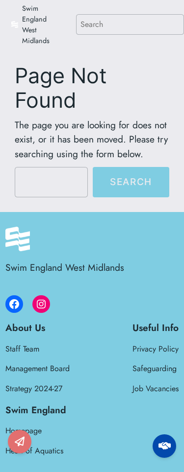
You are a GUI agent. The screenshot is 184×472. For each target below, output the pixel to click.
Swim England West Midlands (64, 267)
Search (131, 182)
